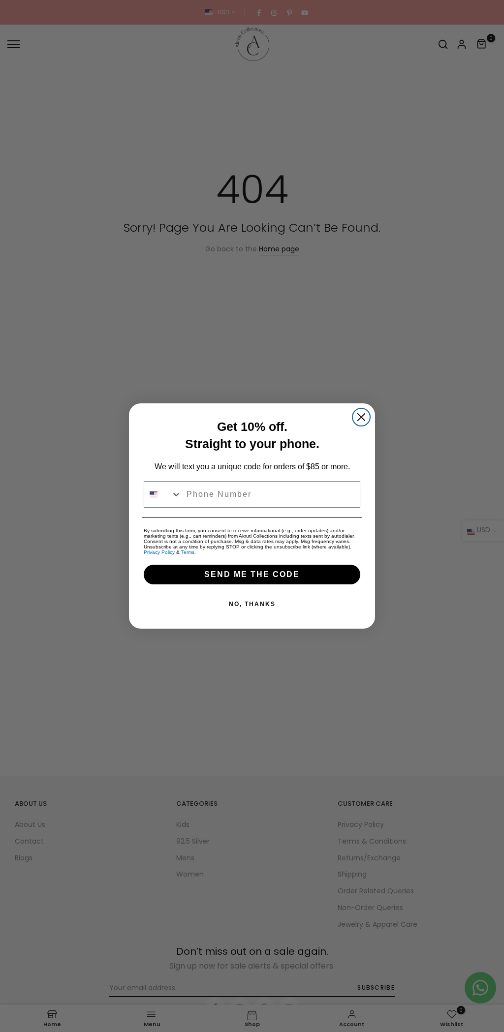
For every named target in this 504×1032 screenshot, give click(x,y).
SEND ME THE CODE (252, 574)
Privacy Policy (159, 552)
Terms (187, 552)
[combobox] (163, 494)
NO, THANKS (252, 604)
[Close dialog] (361, 417)
